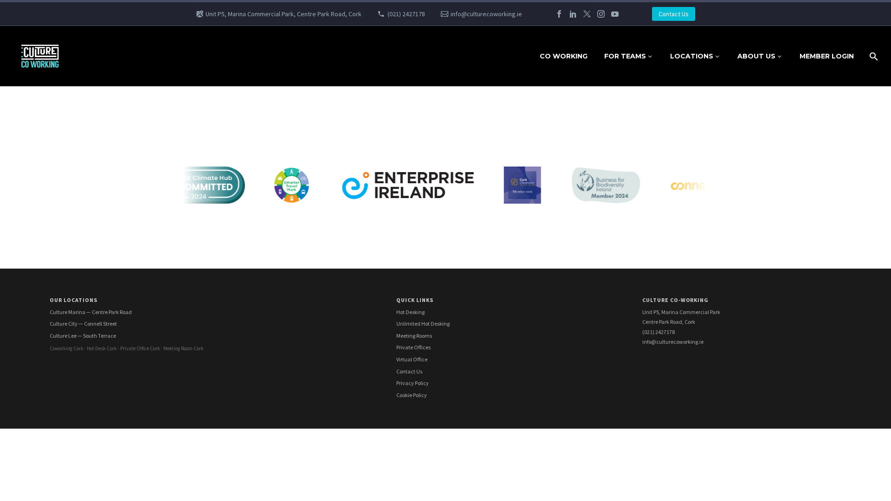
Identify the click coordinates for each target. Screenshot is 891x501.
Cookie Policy (411, 395)
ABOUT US (756, 56)
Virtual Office (411, 359)
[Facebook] (559, 14)
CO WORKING (564, 56)
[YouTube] (615, 14)
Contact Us (674, 14)
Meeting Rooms (414, 335)
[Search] (873, 56)
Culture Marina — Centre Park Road (91, 311)
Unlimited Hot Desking (423, 323)
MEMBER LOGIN (827, 56)
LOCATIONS (691, 56)
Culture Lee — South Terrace (83, 335)
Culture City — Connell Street (83, 323)
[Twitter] (587, 14)
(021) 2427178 (406, 14)
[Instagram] (601, 14)
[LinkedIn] (573, 14)
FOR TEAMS (625, 56)
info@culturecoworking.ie (486, 14)
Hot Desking (410, 311)
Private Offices (413, 347)
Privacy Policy (412, 382)
